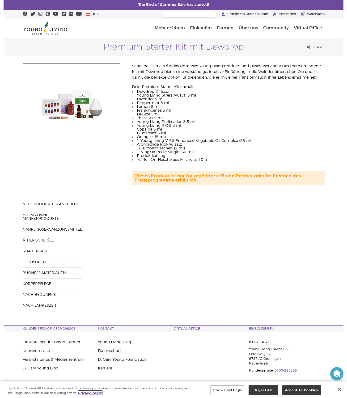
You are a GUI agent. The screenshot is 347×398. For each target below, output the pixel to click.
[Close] (339, 389)
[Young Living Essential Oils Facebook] (25, 14)
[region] (173, 389)
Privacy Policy (90, 393)
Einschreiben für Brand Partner (51, 342)
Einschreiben (261, 328)
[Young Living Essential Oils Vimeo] (64, 14)
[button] (336, 373)
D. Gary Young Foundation (122, 359)
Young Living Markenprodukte (41, 216)
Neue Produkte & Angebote (51, 204)
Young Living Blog (114, 342)
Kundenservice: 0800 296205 (49, 328)
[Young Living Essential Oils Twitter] (32, 14)
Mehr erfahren (170, 28)
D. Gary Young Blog (40, 368)
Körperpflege (37, 284)
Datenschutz (109, 351)
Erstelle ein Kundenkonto (247, 14)
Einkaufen (201, 28)
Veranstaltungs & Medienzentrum (53, 359)
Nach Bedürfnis (39, 294)
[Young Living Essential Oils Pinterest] (48, 14)
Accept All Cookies (301, 390)
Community (276, 28)
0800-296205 (286, 370)
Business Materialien (44, 273)
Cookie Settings (227, 390)
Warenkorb (314, 13)
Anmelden (287, 14)
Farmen (225, 28)
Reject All (263, 390)
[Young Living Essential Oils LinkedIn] (71, 14)
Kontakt (106, 328)
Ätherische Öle (38, 240)
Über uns (248, 28)
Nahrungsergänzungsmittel (52, 229)
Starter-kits (35, 251)
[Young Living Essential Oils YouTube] (56, 14)
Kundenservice (36, 351)
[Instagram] (40, 14)
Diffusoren (34, 262)
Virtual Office (308, 28)
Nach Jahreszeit (39, 305)
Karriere (105, 368)
